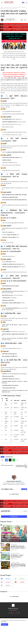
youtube (22, 582)
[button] (23, 2)
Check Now (3, 621)
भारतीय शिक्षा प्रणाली (7, 7)
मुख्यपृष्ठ (2, 7)
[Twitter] (10, 460)
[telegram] (19, 613)
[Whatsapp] (13, 460)
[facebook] (9, 613)
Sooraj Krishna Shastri (13, 481)
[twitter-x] (12, 613)
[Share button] (17, 460)
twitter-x (8, 585)
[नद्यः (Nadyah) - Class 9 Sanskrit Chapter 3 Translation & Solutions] (5, 556)
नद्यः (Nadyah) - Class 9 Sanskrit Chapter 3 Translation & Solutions (17, 556)
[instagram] (16, 613)
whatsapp (22, 578)
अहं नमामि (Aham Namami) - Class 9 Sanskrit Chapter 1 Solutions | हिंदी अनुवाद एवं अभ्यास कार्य (18, 547)
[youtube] (14, 613)
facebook (8, 578)
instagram (8, 582)
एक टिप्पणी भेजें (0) (14, 516)
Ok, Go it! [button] (4, 624)
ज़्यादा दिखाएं (24, 489)
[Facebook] (6, 460)
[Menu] (2, 2)
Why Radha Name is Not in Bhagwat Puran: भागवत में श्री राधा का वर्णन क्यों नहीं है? (18, 565)
